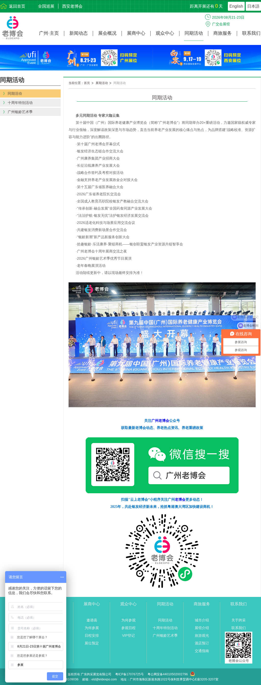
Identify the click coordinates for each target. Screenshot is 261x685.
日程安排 (92, 635)
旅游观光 (202, 635)
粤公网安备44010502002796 (168, 674)
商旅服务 (222, 33)
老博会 (180, 499)
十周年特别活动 (165, 628)
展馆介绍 (202, 628)
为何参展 (92, 628)
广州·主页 (49, 33)
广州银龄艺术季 (165, 635)
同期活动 (194, 33)
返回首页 (17, 6)
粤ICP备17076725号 (129, 674)
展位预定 (92, 643)
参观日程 (128, 628)
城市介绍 (202, 620)
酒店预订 (202, 643)
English (236, 6)
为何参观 (128, 620)
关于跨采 (238, 620)
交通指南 (202, 651)
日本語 (253, 6)
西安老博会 (72, 6)
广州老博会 (160, 420)
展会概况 (107, 33)
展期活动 (102, 83)
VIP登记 (128, 635)
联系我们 (251, 33)
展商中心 (136, 33)
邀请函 (91, 620)
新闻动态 (78, 33)
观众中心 (165, 33)
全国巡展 (46, 6)
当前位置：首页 (79, 83)
